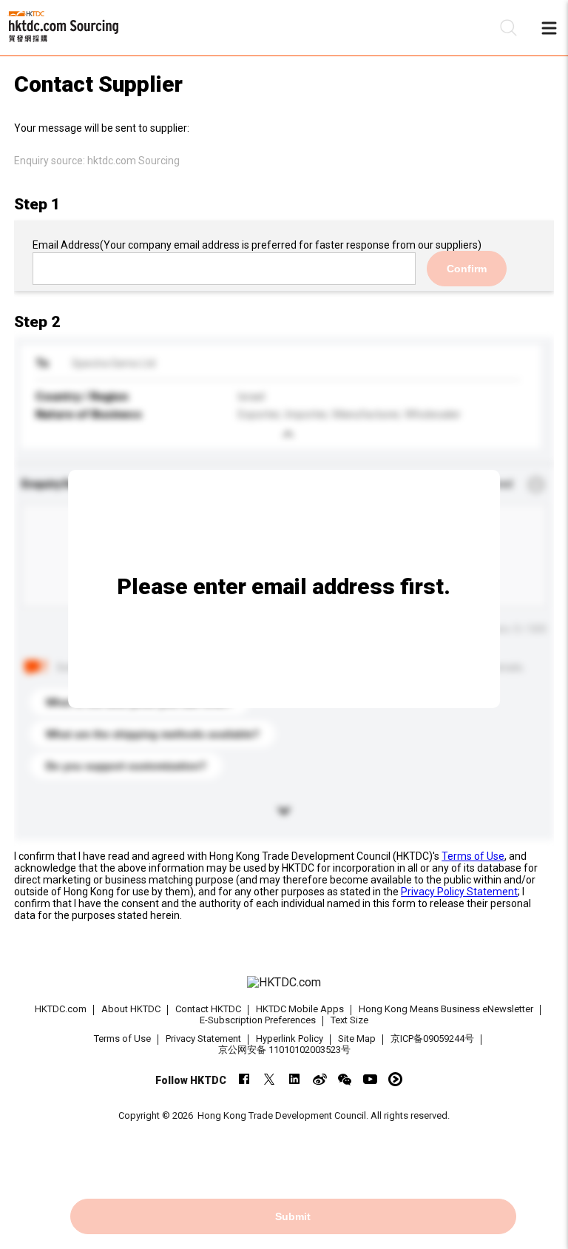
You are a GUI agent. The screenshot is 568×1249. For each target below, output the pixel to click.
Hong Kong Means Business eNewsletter (446, 1008)
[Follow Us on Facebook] (244, 1079)
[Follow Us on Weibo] (320, 1079)
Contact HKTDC (208, 1008)
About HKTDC (130, 1008)
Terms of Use (473, 856)
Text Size (349, 1020)
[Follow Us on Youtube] (370, 1079)
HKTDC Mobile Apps (300, 1008)
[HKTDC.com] (284, 982)
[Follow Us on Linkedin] (295, 1079)
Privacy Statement (203, 1038)
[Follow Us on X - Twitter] (270, 1079)
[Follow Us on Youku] (395, 1079)
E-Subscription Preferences (258, 1020)
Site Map (357, 1038)
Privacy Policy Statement (459, 892)
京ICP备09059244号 (432, 1038)
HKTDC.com (61, 1008)
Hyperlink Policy (289, 1038)
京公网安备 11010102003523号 (284, 1049)
